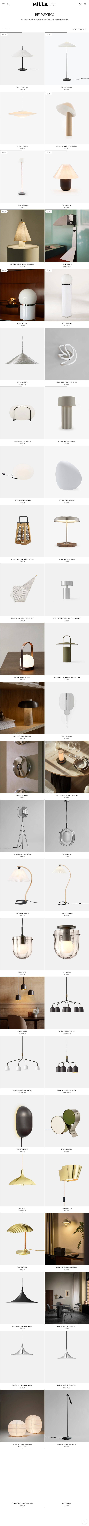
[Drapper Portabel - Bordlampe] (67, 531)
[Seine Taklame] (67, 944)
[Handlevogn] (85, 4)
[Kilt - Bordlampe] (67, 177)
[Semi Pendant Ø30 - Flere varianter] (67, 1357)
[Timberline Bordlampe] (22, 885)
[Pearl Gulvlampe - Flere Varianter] (22, 826)
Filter (7, 29)
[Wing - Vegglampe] (67, 708)
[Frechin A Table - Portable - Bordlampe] (67, 767)
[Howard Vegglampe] (22, 1121)
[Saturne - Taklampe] (22, 118)
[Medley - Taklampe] (22, 354)
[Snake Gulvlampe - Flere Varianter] (67, 1416)
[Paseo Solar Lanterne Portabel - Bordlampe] (22, 531)
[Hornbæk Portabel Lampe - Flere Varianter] (22, 236)
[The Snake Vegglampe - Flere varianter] (22, 1475)
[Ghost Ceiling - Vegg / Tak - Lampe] (67, 354)
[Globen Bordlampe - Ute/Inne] (22, 472)
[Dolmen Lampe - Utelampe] (67, 472)
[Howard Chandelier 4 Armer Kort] (67, 1062)
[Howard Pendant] (22, 1003)
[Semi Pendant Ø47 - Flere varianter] (22, 1357)
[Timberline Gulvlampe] (67, 885)
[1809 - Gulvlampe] (67, 295)
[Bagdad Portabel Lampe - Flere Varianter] (22, 590)
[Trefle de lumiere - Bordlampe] (22, 413)
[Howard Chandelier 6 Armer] (67, 1003)
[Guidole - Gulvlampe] (22, 177)
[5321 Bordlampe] (22, 1239)
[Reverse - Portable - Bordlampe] (22, 708)
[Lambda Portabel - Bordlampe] (67, 413)
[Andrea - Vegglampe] (22, 767)
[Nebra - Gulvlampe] (67, 58)
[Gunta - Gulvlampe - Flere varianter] (22, 1416)
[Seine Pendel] (22, 944)
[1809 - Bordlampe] (22, 295)
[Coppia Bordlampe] (67, 1121)
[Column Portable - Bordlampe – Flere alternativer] (67, 590)
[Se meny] (3, 4)
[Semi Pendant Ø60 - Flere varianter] (67, 1298)
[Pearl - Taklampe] (67, 826)
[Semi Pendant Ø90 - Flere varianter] (22, 1298)
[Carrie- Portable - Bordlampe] (22, 649)
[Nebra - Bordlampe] (22, 58)
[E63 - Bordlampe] (67, 236)
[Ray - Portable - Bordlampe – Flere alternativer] (67, 649)
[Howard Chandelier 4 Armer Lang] (22, 1062)
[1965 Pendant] (22, 1180)
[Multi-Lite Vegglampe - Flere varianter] (67, 1239)
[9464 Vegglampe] (67, 1180)
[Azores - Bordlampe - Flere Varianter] (67, 118)
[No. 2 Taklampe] (67, 1475)
